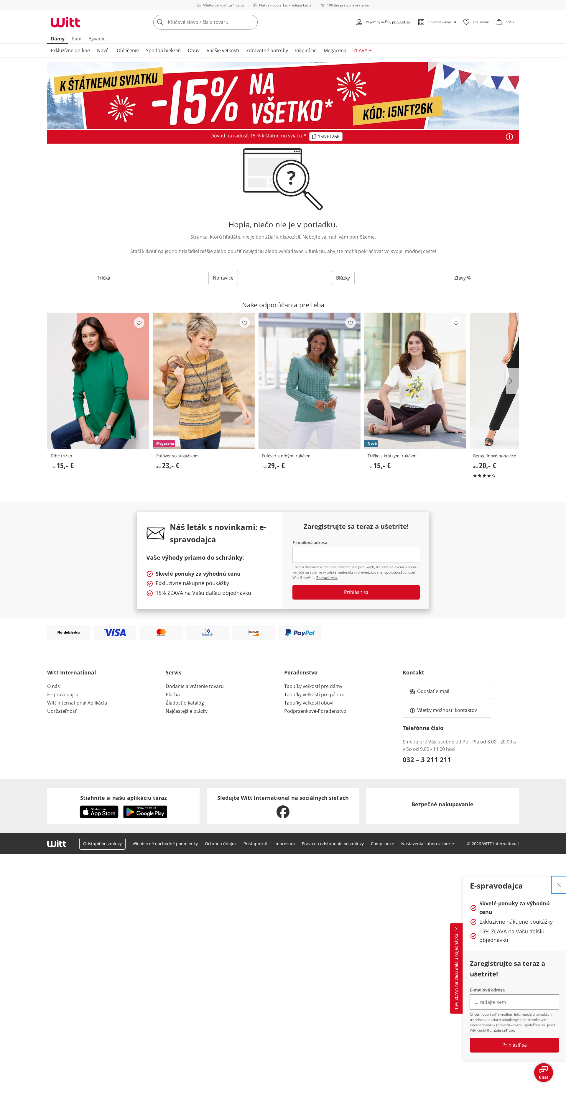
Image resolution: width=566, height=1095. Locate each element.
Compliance (382, 843)
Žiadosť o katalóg (185, 703)
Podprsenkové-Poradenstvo (315, 711)
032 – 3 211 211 (427, 759)
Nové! (103, 50)
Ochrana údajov (220, 843)
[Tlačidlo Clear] (251, 22)
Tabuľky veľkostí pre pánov (314, 694)
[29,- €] (309, 381)
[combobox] (218, 22)
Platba (173, 694)
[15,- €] (98, 381)
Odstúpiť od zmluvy (102, 843)
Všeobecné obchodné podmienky (165, 843)
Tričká (103, 278)
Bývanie (97, 38)
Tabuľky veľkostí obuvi (308, 703)
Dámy (58, 38)
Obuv (194, 50)
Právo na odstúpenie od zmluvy (333, 843)
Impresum (284, 843)
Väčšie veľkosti (223, 50)
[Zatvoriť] (559, 884)
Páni (76, 38)
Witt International (71, 672)
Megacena (335, 50)
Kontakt (413, 672)
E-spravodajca (62, 694)
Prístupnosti (255, 843)
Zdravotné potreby (267, 50)
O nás (53, 686)
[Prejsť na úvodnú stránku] (65, 22)
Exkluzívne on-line (70, 50)
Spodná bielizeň (163, 50)
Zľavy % (462, 278)
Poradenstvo (300, 672)
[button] (512, 381)
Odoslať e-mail (439, 693)
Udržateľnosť (62, 711)
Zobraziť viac (504, 1030)
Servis (174, 672)
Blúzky (343, 278)
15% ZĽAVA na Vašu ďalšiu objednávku (456, 972)
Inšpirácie (306, 50)
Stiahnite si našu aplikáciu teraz (123, 797)
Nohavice (223, 278)
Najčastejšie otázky (187, 711)
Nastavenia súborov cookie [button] (427, 843)
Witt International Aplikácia (77, 703)
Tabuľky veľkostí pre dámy (313, 686)
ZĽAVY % (362, 50)
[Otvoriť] (509, 137)
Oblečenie (128, 50)
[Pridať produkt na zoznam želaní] (139, 322)
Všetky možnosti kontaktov (447, 710)
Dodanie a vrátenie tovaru (195, 686)
